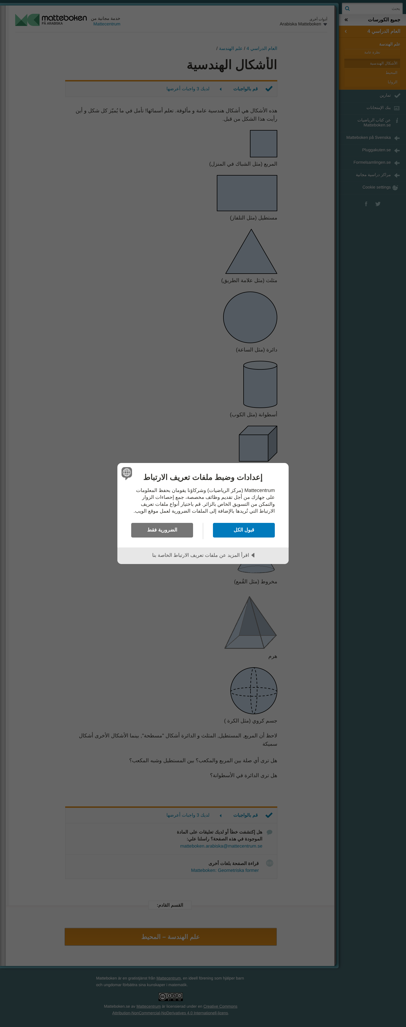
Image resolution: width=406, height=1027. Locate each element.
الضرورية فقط (162, 530)
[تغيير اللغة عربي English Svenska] (127, 473)
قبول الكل (244, 530)
